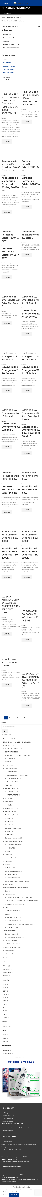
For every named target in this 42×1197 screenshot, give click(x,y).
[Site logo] (21, 3)
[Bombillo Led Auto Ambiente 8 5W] (31, 463)
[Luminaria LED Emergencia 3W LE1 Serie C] (11, 401)
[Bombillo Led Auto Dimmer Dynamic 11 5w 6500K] (31, 522)
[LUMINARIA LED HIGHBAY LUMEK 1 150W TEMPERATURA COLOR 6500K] (27, 84)
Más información (4, 1194)
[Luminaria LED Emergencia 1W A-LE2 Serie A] (31, 344)
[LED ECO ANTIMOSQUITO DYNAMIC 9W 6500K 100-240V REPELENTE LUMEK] (11, 587)
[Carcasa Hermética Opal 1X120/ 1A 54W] (11, 463)
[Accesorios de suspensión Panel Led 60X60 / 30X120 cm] (11, 152)
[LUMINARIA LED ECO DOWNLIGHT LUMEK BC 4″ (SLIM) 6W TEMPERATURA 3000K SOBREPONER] (11, 85)
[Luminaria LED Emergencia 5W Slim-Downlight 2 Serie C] (31, 401)
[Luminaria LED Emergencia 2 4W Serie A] (11, 344)
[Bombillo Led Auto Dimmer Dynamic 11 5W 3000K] (11, 522)
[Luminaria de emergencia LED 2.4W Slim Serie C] (11, 288)
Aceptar (14, 1195)
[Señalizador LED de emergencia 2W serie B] (31, 222)
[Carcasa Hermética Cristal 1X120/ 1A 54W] (31, 152)
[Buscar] (5, 731)
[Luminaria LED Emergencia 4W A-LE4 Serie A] (31, 288)
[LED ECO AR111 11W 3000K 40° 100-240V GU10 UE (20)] (31, 595)
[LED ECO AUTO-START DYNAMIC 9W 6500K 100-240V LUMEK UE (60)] (31, 657)
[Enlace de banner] (21, 1079)
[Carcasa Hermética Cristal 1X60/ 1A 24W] (11, 222)
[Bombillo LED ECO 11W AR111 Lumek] (11, 650)
